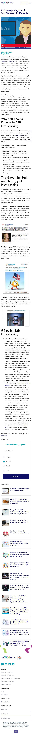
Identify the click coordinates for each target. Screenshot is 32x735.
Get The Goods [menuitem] (6, 705)
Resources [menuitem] (4, 694)
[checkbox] (16, 462)
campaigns (19, 135)
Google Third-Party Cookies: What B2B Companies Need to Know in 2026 (19, 501)
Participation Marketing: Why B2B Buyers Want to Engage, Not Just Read (19, 564)
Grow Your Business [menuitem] (7, 672)
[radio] (16, 456)
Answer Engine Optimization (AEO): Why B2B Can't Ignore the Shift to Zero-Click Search (19, 632)
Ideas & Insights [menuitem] (6, 688)
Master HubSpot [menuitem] (6, 684)
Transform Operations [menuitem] (7, 681)
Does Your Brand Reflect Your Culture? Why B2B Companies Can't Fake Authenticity (19, 587)
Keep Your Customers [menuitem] (7, 675)
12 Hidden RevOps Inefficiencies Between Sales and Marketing (19, 543)
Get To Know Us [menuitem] (6, 698)
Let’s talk (3, 435)
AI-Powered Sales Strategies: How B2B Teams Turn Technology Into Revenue (19, 643)
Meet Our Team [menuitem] (5, 701)
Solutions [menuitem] (4, 669)
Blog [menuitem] (2, 691)
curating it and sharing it (8, 61)
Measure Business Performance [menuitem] (10, 678)
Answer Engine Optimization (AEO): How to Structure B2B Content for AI (19, 622)
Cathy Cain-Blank (6, 52)
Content (5, 439)
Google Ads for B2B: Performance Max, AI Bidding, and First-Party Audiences (19, 511)
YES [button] (16, 731)
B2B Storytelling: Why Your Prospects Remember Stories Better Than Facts (19, 554)
